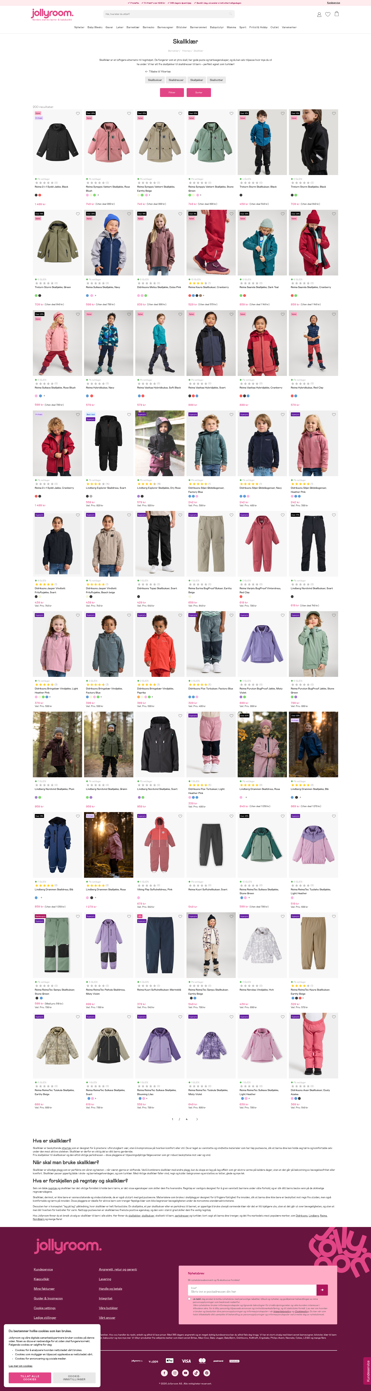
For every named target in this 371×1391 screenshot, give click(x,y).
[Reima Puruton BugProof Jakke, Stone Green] (244, 697)
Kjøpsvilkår (41, 1279)
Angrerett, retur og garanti (118, 1269)
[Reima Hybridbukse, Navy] (87, 395)
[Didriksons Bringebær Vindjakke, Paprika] (138, 697)
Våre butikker (108, 1308)
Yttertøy (186, 50)
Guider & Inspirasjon (48, 1298)
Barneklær (173, 50)
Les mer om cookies (20, 1366)
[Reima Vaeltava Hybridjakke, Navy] (197, 395)
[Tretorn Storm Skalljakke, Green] (295, 195)
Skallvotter (216, 80)
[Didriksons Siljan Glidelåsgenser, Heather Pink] (197, 496)
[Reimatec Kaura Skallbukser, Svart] (197, 295)
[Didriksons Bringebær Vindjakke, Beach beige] (39, 697)
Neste (197, 1119)
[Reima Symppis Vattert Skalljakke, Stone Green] (94, 195)
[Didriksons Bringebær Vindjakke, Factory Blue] (87, 697)
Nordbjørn (39, 1219)
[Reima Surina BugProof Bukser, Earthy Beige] (189, 596)
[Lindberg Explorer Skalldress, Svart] (87, 496)
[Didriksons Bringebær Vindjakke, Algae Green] (43, 697)
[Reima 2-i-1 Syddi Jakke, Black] (36, 195)
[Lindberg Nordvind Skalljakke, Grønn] (39, 797)
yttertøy (67, 1148)
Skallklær (198, 50)
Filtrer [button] (172, 92)
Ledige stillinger (45, 1318)
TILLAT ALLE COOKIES (30, 1378)
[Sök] (230, 14)
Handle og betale (110, 1289)
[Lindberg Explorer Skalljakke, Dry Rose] (138, 496)
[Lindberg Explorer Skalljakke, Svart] (142, 496)
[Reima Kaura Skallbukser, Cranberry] (189, 295)
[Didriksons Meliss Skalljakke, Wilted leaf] (145, 295)
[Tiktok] (196, 1373)
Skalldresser (176, 80)
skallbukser (148, 1215)
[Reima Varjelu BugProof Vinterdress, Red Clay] (241, 596)
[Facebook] (164, 1373)
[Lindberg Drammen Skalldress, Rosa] (241, 797)
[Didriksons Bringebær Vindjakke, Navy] (46, 697)
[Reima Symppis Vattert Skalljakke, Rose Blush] (87, 195)
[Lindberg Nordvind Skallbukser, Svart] (292, 596)
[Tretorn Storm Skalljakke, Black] (292, 195)
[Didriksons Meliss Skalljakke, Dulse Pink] (138, 295)
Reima (323, 1215)
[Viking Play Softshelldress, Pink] (138, 897)
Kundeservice (333, 2)
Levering (105, 1279)
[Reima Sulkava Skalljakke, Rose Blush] (91, 295)
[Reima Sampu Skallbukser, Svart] (37, 998)
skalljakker (134, 1215)
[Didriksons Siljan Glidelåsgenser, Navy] (193, 496)
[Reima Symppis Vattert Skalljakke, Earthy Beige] (90, 195)
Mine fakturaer (44, 1289)
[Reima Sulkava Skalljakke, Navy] (87, 295)
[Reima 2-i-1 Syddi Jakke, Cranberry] (39, 195)
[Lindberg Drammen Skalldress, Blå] (36, 897)
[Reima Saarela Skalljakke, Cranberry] (244, 295)
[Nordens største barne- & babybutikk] (52, 13)
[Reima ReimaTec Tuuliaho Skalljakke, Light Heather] (292, 897)
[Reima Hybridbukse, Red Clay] (91, 395)
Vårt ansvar (107, 1318)
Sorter (198, 92)
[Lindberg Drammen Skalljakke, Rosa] (87, 897)
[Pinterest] (206, 1373)
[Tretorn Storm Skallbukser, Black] (241, 195)
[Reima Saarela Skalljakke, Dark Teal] (241, 295)
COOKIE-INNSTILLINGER (74, 1378)
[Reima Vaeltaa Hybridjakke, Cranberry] (193, 395)
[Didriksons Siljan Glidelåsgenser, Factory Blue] (189, 496)
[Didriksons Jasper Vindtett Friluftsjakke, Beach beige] (39, 596)
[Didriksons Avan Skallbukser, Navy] (295, 1098)
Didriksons (302, 1215)
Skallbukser (155, 80)
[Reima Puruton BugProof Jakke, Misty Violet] (241, 697)
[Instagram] (175, 1373)
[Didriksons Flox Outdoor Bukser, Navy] (193, 697)
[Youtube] (185, 1373)
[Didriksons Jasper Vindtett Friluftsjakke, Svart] (36, 596)
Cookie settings (45, 1308)
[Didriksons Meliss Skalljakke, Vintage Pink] (142, 295)
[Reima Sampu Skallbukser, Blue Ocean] (41, 998)
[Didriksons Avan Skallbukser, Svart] (299, 1098)
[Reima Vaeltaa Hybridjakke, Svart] (189, 395)
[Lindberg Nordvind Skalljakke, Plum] (36, 797)
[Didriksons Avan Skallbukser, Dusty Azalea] (292, 1098)
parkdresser (182, 1215)
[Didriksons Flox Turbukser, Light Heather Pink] (197, 697)
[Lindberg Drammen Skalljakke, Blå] (292, 797)
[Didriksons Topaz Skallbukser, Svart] (138, 596)
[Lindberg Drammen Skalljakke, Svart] (296, 797)
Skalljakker (196, 80)
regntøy (53, 1188)
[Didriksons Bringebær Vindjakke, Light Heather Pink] (36, 697)
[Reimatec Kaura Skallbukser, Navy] (193, 295)
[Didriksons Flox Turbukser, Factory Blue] (189, 697)
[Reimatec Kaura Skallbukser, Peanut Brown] (200, 295)
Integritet (105, 1298)
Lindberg (314, 1215)
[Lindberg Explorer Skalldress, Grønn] (90, 496)
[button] (327, 14)
